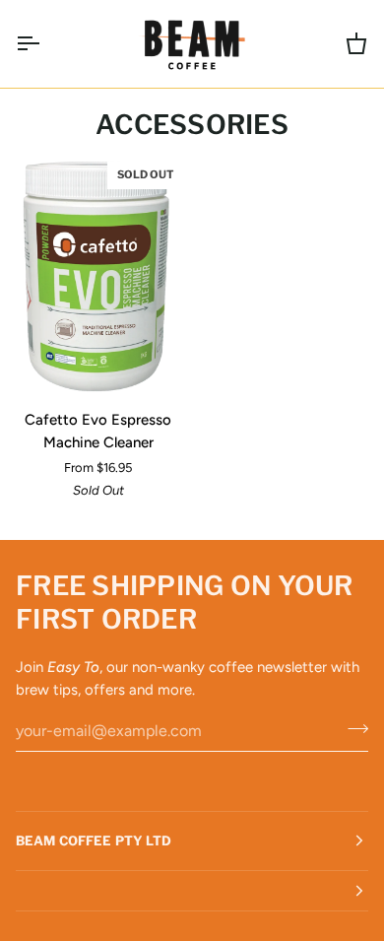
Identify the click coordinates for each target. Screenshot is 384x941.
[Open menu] (45, 44)
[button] (192, 891)
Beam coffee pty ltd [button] (93, 840)
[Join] (352, 728)
